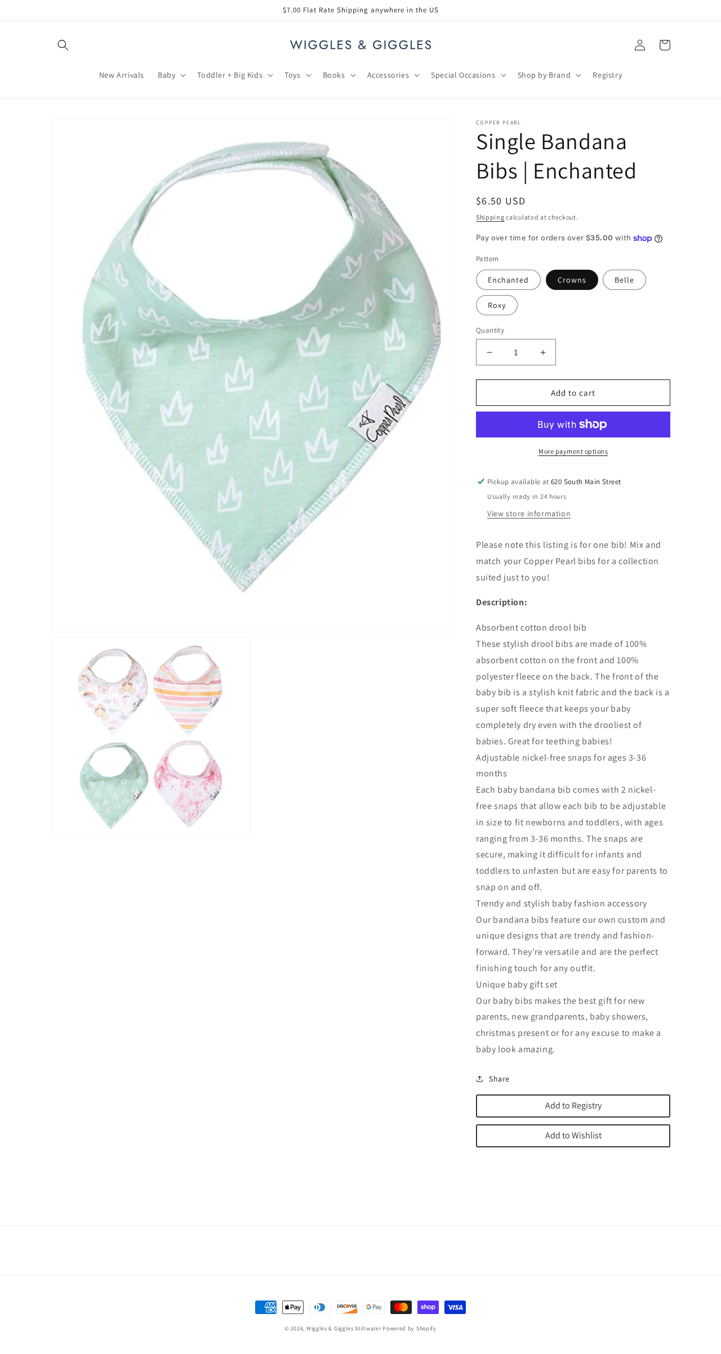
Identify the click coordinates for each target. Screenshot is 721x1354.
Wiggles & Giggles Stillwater (343, 1328)
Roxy (497, 305)
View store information (529, 513)
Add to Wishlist (573, 1135)
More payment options (573, 451)
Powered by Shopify (409, 1328)
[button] (63, 45)
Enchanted (508, 280)
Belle (624, 280)
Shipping (490, 217)
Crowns (572, 280)
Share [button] (499, 1079)
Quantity (490, 330)
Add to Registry (573, 1105)
